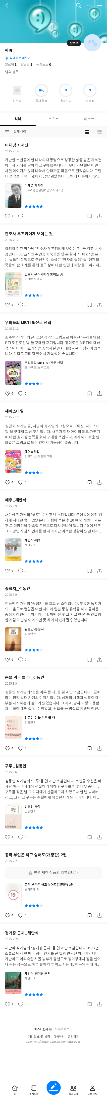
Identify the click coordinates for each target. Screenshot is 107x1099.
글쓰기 (54, 1088)
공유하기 (99, 216)
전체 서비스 (99, 5)
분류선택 (7, 131)
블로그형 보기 (87, 131)
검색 (78, 5)
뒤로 (7, 5)
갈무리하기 (89, 216)
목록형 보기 (99, 131)
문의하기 (73, 1036)
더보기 (89, 5)
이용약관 (59, 1036)
